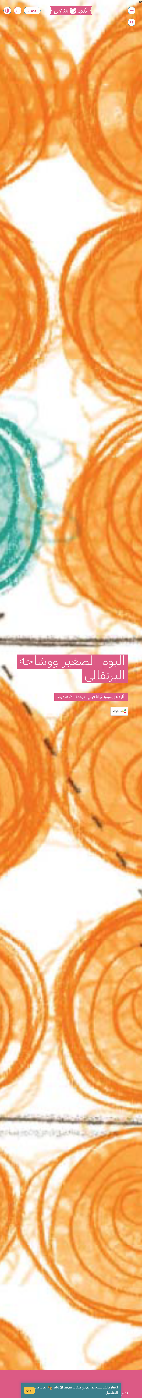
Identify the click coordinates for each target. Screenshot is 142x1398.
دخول (32, 10)
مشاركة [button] (117, 711)
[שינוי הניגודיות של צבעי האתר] (7, 10)
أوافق (29, 1390)
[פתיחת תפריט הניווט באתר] (131, 10)
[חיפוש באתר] (131, 22)
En (17, 11)
